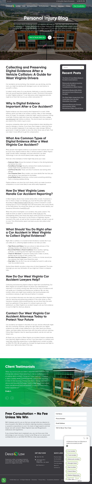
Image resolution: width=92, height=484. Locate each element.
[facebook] (7, 1)
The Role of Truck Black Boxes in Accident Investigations (72, 78)
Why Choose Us (58, 37)
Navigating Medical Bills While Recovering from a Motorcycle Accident (72, 92)
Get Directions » (40, 465)
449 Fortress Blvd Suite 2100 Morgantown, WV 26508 (43, 461)
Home (23, 6)
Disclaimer (34, 479)
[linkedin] (9, 1)
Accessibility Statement (53, 479)
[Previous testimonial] (7, 398)
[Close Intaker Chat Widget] (87, 438)
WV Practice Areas (32, 6)
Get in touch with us (37, 37)
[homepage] (13, 6)
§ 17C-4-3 (26, 208)
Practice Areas (57, 456)
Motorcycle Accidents (59, 461)
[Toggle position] (84, 438)
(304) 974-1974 (81, 1)
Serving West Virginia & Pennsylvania (66, 1)
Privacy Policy (42, 479)
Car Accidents (57, 459)
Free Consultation (79, 6)
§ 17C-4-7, (40, 213)
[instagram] (11, 1)
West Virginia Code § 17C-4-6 (24, 202)
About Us (56, 465)
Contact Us (57, 467)
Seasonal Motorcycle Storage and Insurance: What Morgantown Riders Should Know (72, 106)
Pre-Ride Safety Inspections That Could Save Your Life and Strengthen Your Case (73, 99)
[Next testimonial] (12, 398)
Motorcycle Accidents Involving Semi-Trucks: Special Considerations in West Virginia (72, 85)
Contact (68, 6)
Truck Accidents (58, 463)
